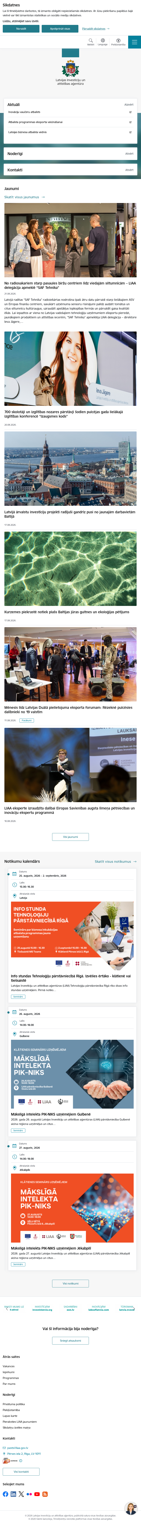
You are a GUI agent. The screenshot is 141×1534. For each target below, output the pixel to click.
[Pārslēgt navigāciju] (134, 42)
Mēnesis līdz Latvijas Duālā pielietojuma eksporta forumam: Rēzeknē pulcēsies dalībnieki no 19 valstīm (68, 709)
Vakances (9, 1366)
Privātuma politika (14, 1404)
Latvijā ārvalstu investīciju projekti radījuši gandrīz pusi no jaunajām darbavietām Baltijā (69, 514)
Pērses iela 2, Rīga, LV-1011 (24, 1453)
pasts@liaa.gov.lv (17, 1448)
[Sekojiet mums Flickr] (29, 1494)
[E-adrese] (10, 1461)
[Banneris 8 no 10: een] (42, 1308)
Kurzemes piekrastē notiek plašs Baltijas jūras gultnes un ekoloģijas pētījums (66, 612)
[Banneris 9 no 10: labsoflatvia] (70, 1308)
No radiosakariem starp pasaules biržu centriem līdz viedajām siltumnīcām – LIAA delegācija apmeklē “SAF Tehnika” (70, 285)
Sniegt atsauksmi (70, 1340)
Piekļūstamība (11, 1410)
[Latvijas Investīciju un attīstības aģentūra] (23, 42)
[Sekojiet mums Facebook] (5, 1494)
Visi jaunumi (70, 837)
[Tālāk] (134, 1308)
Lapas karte (10, 1416)
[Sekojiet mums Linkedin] (13, 1494)
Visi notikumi (70, 1283)
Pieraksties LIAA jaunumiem (20, 1421)
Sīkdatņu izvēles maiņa (16, 1427)
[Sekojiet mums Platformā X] (21, 1494)
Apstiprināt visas (60, 28)
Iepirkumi (8, 1372)
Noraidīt (21, 28)
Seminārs (18, 996)
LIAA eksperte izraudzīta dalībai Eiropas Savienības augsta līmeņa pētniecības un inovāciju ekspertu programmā (69, 810)
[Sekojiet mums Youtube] (37, 1494)
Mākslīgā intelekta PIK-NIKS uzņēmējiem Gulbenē (51, 1114)
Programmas (11, 1378)
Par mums (9, 1384)
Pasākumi (27, 720)
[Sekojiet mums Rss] (45, 1494)
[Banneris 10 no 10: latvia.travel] (98, 1308)
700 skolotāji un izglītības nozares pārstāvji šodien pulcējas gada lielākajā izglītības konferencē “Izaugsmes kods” (63, 414)
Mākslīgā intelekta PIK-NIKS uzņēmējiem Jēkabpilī (51, 1248)
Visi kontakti (21, 1471)
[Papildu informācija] (20, 1460)
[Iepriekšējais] (7, 1308)
